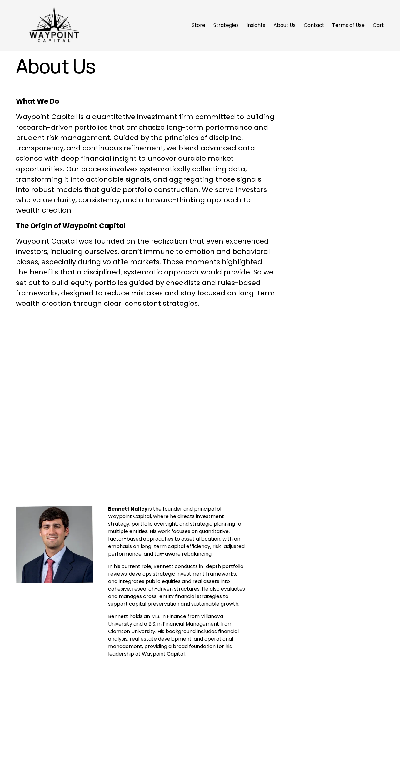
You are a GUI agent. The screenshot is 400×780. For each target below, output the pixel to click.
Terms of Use (348, 25)
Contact (314, 25)
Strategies (226, 25)
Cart (378, 25)
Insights (256, 25)
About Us (284, 25)
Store (198, 25)
